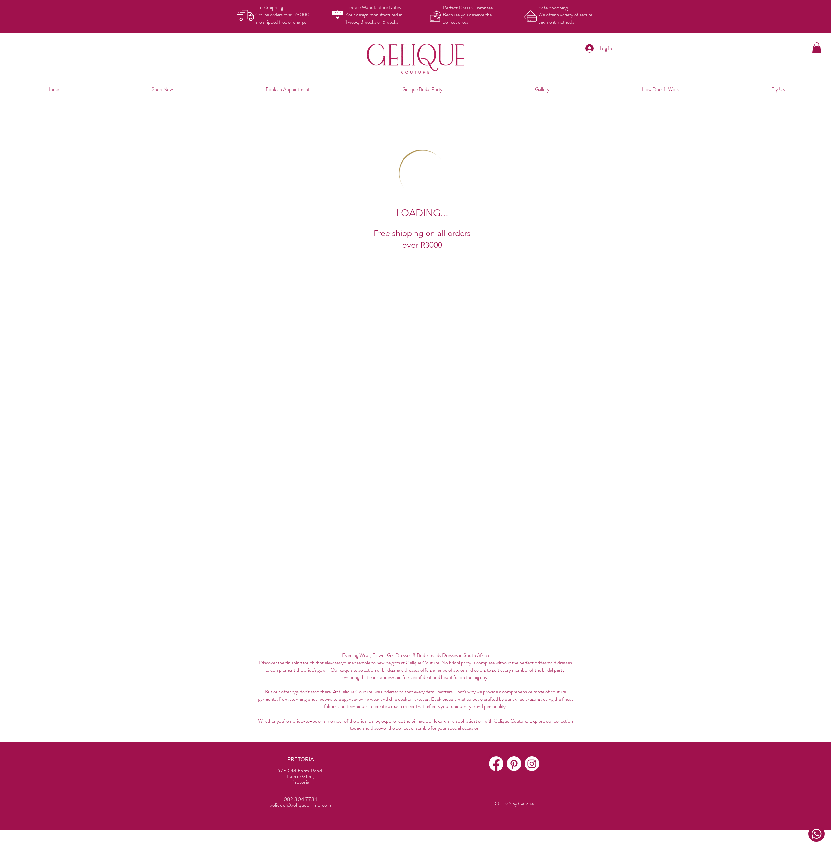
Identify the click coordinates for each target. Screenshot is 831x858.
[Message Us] (816, 834)
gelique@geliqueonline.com (300, 805)
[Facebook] (496, 763)
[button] (816, 47)
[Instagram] (532, 763)
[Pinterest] (514, 763)
